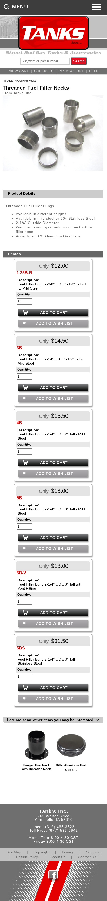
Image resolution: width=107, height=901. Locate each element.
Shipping (93, 852)
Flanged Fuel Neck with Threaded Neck (36, 767)
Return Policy (27, 857)
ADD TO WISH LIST (54, 323)
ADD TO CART (54, 312)
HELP (93, 71)
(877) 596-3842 (63, 830)
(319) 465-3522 (60, 827)
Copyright (41, 852)
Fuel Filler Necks (26, 80)
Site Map (13, 852)
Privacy (68, 852)
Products (8, 80)
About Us (57, 857)
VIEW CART (19, 71)
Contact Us (87, 857)
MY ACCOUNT (71, 71)
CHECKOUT (44, 71)
